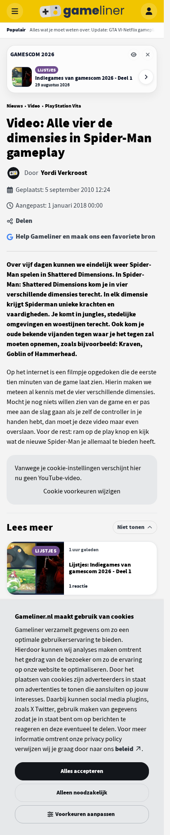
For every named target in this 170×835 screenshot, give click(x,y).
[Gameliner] (82, 11)
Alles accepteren (82, 771)
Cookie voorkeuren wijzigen (81, 491)
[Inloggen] (149, 11)
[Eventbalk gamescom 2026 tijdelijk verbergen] (133, 54)
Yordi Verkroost (64, 172)
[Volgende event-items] (146, 76)
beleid (124, 749)
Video (34, 106)
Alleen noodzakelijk (82, 793)
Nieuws (15, 106)
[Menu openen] (15, 11)
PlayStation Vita (63, 106)
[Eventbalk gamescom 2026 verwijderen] (147, 54)
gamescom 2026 (32, 54)
